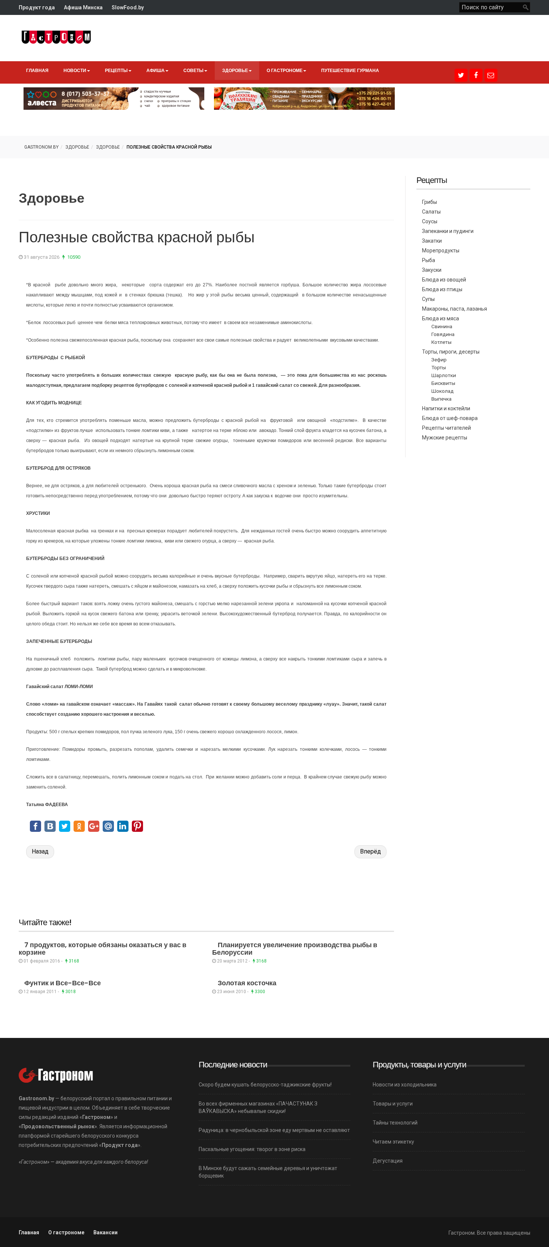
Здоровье (235, 70)
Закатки (432, 241)
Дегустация (388, 1161)
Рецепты (116, 70)
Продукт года (37, 7)
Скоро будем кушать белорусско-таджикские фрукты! (265, 1085)
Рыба (428, 260)
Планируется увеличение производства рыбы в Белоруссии (294, 948)
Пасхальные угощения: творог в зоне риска (252, 1149)
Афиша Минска (83, 7)
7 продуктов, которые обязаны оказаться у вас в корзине (102, 948)
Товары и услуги (393, 1104)
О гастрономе (285, 70)
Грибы (429, 202)
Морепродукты (440, 251)
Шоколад (442, 391)
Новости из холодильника (405, 1085)
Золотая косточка (247, 983)
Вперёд (370, 851)
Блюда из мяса (440, 318)
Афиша (155, 70)
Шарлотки (443, 375)
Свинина (441, 326)
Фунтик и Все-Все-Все (62, 983)
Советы (193, 70)
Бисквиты (443, 383)
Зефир (439, 360)
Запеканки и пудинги (448, 231)
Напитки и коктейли (446, 408)
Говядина (443, 334)
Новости (74, 70)
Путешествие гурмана (350, 70)
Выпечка (441, 399)
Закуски (431, 270)
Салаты (431, 212)
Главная (37, 70)
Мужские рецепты (444, 438)
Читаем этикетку (393, 1142)
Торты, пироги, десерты (451, 352)
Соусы (429, 221)
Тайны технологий (395, 1123)
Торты (438, 367)
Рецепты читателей (446, 428)
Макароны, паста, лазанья (454, 309)
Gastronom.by (41, 147)
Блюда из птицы (442, 289)
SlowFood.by (128, 7)
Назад (40, 851)
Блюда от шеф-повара (450, 418)
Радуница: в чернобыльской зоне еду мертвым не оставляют (274, 1130)
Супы (428, 299)
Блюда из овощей (444, 280)
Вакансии (105, 1232)
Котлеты (441, 342)
